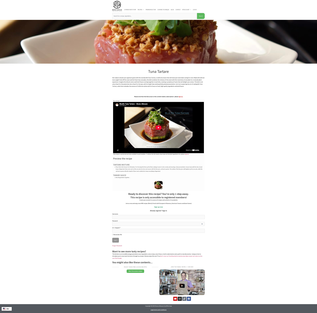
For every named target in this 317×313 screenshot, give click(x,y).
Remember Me (117, 234)
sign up (180, 96)
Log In (194, 9)
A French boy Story (130, 9)
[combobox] (154, 16)
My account (185, 9)
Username (115, 214)
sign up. (187, 154)
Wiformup (169, 306)
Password (115, 221)
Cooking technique (163, 9)
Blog (172, 9)
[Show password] (202, 224)
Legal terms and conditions (159, 310)
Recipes (140, 9)
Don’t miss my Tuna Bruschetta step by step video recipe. (176, 256)
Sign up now (158, 207)
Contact (178, 9)
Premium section (151, 9)
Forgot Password (117, 245)
